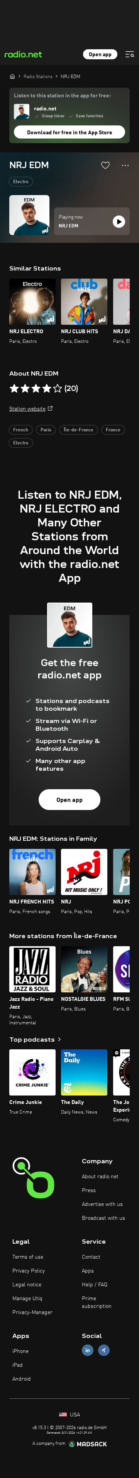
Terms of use (27, 1257)
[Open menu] (129, 54)
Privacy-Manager (32, 1312)
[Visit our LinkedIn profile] (88, 1350)
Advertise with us (102, 1204)
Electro (21, 182)
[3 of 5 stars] (36, 388)
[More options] (125, 165)
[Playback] (119, 221)
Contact (91, 1257)
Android (21, 1379)
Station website (27, 409)
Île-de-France (78, 430)
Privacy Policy (28, 1271)
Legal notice (26, 1285)
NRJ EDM (68, 226)
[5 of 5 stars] (57, 388)
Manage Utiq (27, 1298)
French (20, 430)
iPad (17, 1365)
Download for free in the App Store (69, 132)
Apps (88, 1271)
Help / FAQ (94, 1285)
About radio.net (100, 1176)
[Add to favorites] (105, 165)
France (113, 430)
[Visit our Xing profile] (104, 1350)
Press (89, 1190)
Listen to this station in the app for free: (62, 96)
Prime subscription (97, 1302)
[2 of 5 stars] (25, 388)
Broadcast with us (103, 1218)
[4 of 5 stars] (46, 388)
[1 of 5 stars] (14, 388)
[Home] (12, 76)
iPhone (20, 1351)
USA (74, 1415)
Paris (46, 430)
